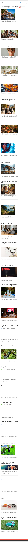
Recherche (20, 7)
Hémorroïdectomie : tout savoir (6, 402)
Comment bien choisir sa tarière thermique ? (9, 477)
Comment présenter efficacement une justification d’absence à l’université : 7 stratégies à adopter (8, 100)
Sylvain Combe (4, 2)
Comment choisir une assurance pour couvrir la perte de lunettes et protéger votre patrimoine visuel (9, 243)
